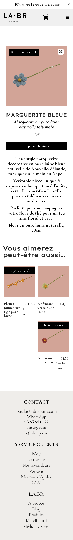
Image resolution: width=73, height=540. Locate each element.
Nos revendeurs (36, 465)
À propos (36, 503)
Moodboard (36, 520)
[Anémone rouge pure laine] (53, 336)
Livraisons (36, 459)
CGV (36, 482)
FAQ (36, 453)
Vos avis (36, 471)
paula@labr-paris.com (37, 411)
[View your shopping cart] (44, 17)
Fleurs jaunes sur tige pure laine (12, 309)
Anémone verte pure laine (46, 307)
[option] (36, 76)
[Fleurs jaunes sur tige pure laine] (19, 281)
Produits (36, 514)
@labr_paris (36, 433)
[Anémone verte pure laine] (53, 281)
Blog (36, 509)
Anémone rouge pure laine (46, 362)
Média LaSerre (36, 526)
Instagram (36, 427)
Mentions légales (36, 477)
